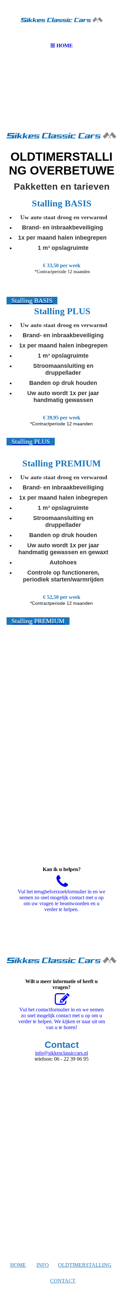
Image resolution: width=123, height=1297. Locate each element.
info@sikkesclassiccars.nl (61, 1053)
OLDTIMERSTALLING (85, 1265)
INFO (42, 1265)
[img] (62, 19)
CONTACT (62, 1281)
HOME (18, 1265)
